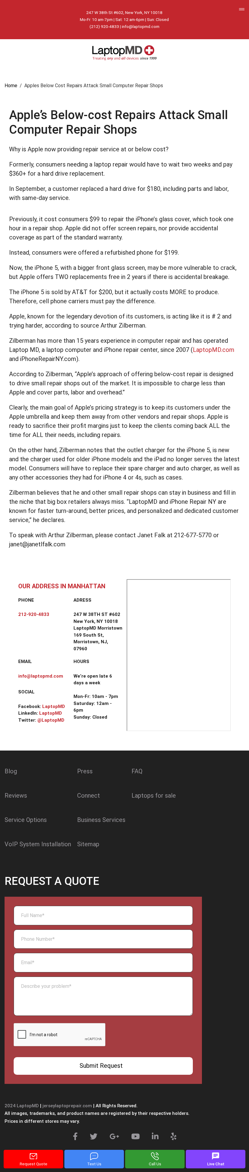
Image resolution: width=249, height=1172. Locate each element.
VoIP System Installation (38, 844)
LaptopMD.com (213, 349)
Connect (88, 795)
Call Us (155, 1164)
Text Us (94, 1164)
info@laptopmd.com (140, 26)
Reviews (16, 795)
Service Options (26, 819)
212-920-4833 (33, 614)
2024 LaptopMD (22, 1105)
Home (11, 85)
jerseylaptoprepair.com (67, 1105)
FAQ (136, 771)
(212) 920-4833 (104, 26)
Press (85, 771)
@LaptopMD (50, 720)
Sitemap (88, 844)
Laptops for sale (153, 795)
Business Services (101, 819)
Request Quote (33, 1164)
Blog (11, 771)
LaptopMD (53, 706)
